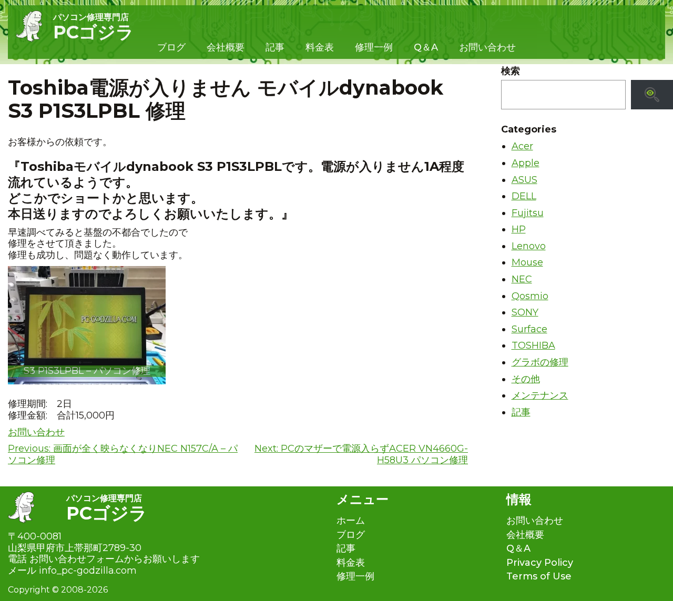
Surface (529, 329)
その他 (526, 379)
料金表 (319, 47)
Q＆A (426, 47)
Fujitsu (528, 213)
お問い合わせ (487, 47)
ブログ (171, 47)
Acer (522, 146)
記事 (275, 47)
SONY (525, 312)
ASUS (524, 180)
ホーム (350, 520)
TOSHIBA (533, 345)
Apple (525, 163)
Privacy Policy (539, 562)
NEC (522, 279)
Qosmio (530, 296)
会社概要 (225, 47)
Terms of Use (539, 576)
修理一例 (374, 47)
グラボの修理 (540, 362)
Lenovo (529, 246)
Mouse (527, 262)
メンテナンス (540, 395)
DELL (524, 196)
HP (519, 229)
